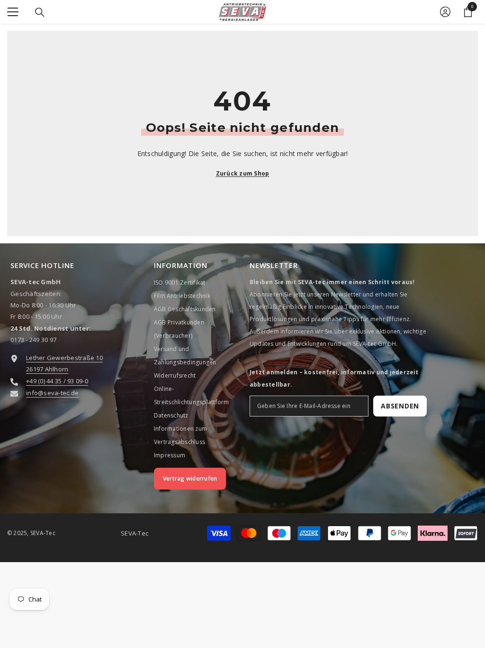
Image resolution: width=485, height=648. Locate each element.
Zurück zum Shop (242, 173)
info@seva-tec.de (52, 393)
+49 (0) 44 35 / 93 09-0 (57, 381)
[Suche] (39, 12)
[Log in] (445, 12)
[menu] (12, 12)
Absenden (400, 405)
